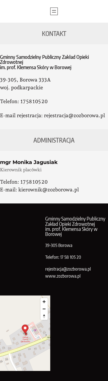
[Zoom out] (44, 309)
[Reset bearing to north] (44, 316)
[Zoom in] (44, 301)
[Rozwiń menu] (54, 11)
